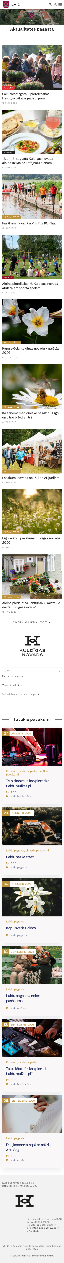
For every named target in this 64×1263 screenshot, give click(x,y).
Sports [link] (8, 277)
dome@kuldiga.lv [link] (46, 1224)
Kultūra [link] (8, 88)
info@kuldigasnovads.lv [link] (45, 1227)
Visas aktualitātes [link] (12, 685)
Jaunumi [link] (8, 152)
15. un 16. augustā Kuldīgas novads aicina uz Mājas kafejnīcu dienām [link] (27, 161)
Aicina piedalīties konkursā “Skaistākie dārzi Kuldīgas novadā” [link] (31, 605)
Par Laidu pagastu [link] (12, 676)
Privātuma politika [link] (43, 1255)
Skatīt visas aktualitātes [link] (30, 622)
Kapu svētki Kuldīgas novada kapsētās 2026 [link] (30, 351)
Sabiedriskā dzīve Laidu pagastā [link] (20, 694)
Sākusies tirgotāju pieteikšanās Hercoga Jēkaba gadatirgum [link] (26, 96)
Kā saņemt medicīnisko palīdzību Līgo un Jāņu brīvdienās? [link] (30, 415)
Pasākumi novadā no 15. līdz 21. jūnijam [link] (31, 478)
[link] (23, 4)
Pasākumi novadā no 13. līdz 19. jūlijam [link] (30, 223)
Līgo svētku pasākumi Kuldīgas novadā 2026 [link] (31, 540)
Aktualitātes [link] (11, 217)
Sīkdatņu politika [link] (20, 1255)
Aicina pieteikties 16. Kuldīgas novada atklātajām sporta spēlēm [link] (30, 286)
